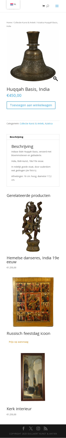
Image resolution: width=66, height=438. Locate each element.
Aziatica (40, 22)
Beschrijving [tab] (16, 136)
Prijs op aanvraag (18, 341)
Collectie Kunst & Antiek (25, 22)
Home (9, 22)
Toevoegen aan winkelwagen (31, 105)
